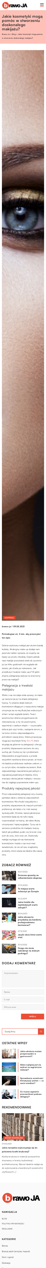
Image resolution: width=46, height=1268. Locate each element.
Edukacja (6, 1263)
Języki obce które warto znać (30, 936)
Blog (4, 1219)
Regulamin (7, 1229)
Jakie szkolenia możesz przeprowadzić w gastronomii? (31, 1054)
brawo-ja (6, 626)
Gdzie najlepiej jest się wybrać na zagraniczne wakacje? (31, 1067)
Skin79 (30, 740)
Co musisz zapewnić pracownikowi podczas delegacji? (31, 1094)
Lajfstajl (9, 618)
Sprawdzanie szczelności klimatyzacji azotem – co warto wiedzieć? (32, 1080)
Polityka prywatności (13, 1224)
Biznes (5, 1245)
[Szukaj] (41, 1031)
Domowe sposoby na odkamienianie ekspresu (30, 876)
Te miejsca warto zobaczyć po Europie (28, 890)
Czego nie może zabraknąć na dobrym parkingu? (29, 951)
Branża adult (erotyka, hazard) (16, 1251)
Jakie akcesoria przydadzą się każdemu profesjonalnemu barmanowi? (29, 921)
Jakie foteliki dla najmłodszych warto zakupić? (28, 905)
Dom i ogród (7, 1257)
